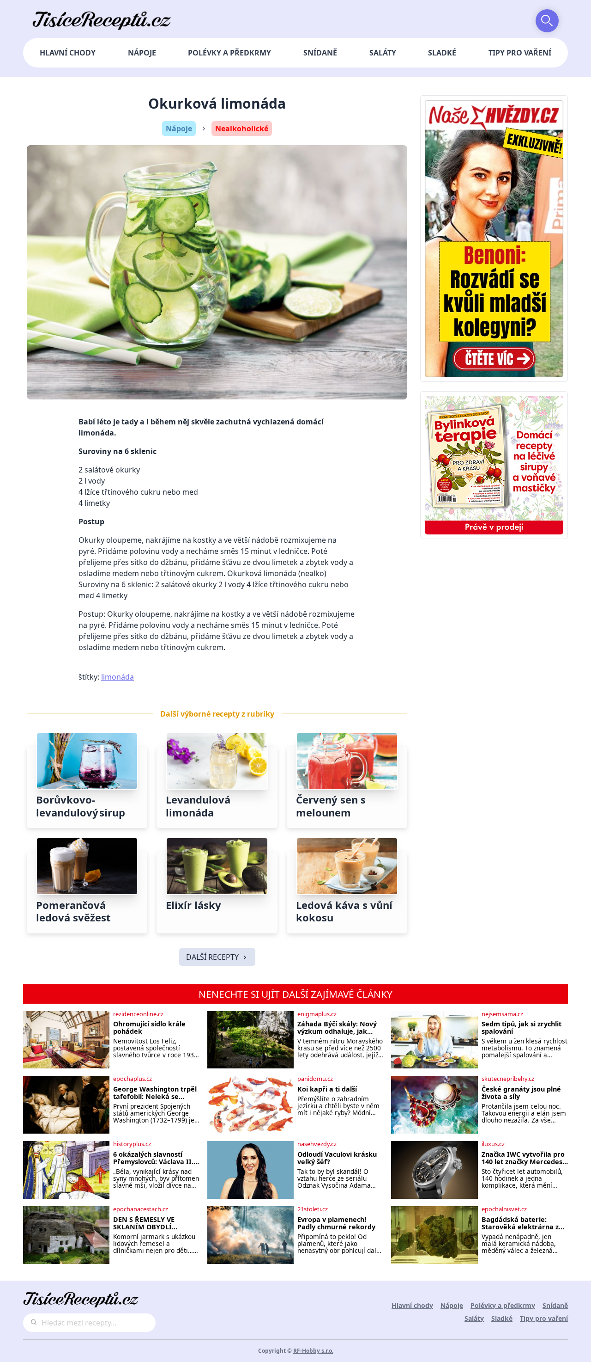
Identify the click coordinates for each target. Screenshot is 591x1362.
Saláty (382, 53)
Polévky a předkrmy (229, 53)
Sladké (442, 53)
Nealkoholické (241, 128)
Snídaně (320, 53)
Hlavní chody (68, 53)
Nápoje (142, 53)
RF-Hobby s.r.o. (313, 1351)
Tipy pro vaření (519, 53)
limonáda (117, 677)
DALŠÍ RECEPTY (212, 957)
